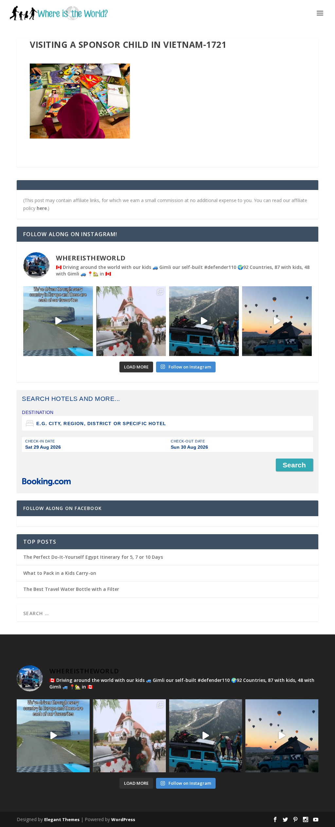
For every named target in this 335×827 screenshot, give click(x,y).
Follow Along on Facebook (62, 508)
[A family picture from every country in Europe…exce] (204, 321)
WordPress (123, 819)
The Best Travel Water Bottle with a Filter (71, 589)
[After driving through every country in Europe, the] (58, 321)
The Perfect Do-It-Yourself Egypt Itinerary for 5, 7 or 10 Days (93, 557)
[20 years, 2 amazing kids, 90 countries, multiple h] (131, 321)
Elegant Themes (61, 819)
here (42, 208)
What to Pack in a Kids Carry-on (59, 573)
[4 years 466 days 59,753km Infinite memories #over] (277, 321)
